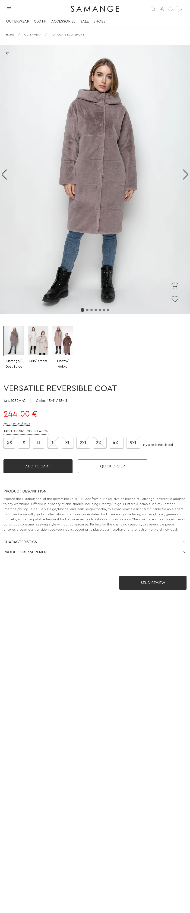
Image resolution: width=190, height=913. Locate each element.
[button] (95, 491)
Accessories (63, 21)
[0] (170, 9)
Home (10, 34)
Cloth (40, 21)
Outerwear (17, 21)
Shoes (99, 21)
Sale (84, 21)
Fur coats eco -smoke (67, 34)
